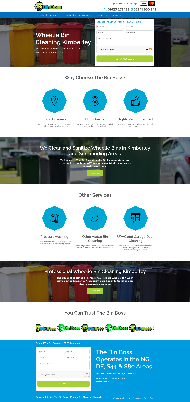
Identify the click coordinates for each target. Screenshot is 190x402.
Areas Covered (85, 15)
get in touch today (78, 163)
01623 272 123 (118, 9)
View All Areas (103, 381)
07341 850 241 (144, 9)
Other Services (101, 15)
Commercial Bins (67, 15)
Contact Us (116, 15)
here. (104, 166)
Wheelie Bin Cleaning (47, 15)
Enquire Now (95, 173)
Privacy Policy (148, 398)
